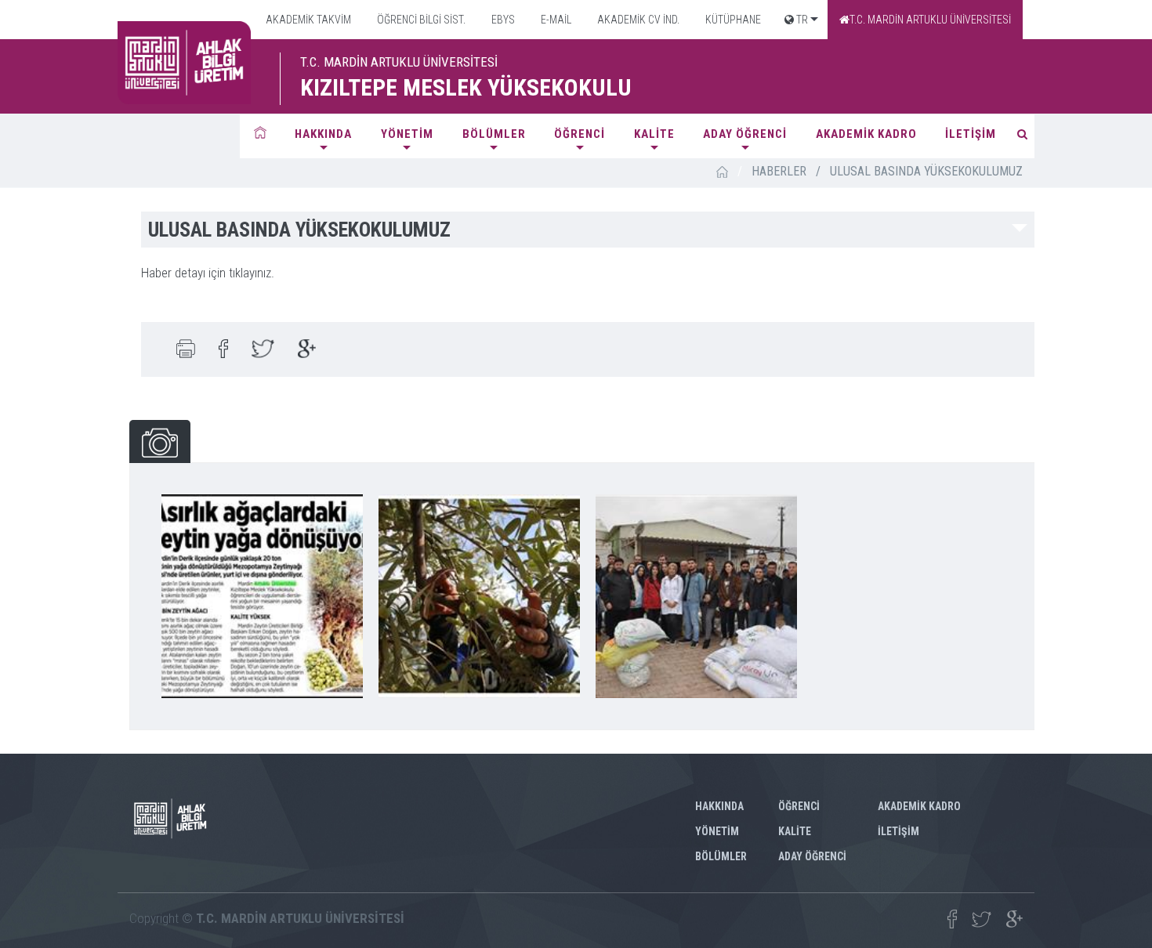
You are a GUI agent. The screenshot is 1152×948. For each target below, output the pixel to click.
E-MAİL (554, 19)
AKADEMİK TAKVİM (307, 19)
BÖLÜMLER (494, 134)
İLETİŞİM (970, 134)
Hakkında (323, 134)
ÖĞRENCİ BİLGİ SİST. (420, 19)
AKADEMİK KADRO (866, 134)
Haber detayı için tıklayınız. (207, 272)
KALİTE (654, 134)
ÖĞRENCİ (579, 134)
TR (801, 19)
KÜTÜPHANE (732, 19)
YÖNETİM (407, 134)
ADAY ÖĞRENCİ (745, 134)
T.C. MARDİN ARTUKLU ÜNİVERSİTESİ (930, 19)
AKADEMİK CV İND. (637, 19)
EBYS (502, 19)
